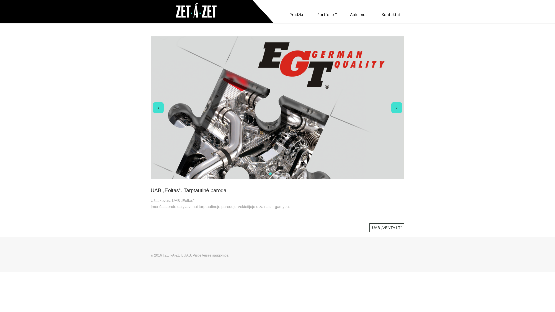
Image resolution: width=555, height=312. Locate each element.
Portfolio (325, 14)
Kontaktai (391, 14)
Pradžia (296, 14)
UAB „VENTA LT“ (387, 228)
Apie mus (358, 14)
